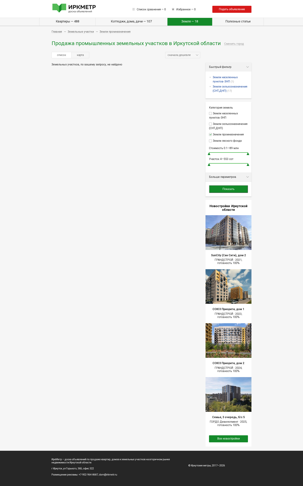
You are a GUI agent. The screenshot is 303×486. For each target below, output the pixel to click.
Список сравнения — (151, 9)
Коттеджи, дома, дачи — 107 (131, 21)
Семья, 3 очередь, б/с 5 (228, 417)
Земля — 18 (189, 21)
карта (80, 55)
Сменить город (234, 43)
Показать (228, 188)
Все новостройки (228, 438)
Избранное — (186, 9)
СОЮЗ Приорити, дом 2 (228, 363)
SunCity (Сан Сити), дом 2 (228, 255)
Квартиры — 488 (67, 21)
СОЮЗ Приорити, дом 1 (228, 309)
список (61, 55)
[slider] (209, 153)
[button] (182, 55)
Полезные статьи (238, 21)
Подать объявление (232, 9)
